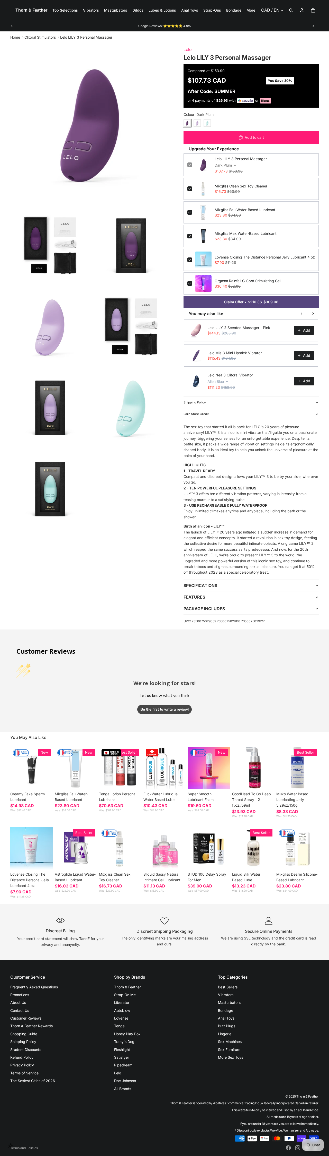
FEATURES (194, 597)
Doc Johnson (125, 1081)
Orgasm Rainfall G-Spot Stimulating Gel (247, 281)
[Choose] (44, 781)
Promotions (19, 995)
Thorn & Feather (127, 987)
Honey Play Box (127, 1034)
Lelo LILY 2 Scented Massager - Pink (238, 327)
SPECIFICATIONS (200, 585)
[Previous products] (301, 313)
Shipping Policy (195, 402)
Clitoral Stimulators (40, 37)
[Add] (89, 781)
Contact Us (19, 1010)
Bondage (225, 1010)
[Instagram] (298, 1148)
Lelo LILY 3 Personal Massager (241, 159)
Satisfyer (121, 1057)
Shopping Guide (23, 1034)
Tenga (119, 1026)
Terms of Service (24, 1073)
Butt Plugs (226, 1026)
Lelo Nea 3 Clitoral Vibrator (230, 375)
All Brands (122, 1088)
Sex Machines (230, 1041)
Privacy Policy (22, 1065)
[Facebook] (288, 1148)
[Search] (291, 10)
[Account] (301, 10)
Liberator (121, 1002)
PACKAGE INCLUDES (204, 608)
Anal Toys (226, 1018)
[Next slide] (313, 26)
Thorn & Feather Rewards (31, 1026)
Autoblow (122, 1010)
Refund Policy (21, 1057)
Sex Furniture (229, 1049)
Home (15, 37)
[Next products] (313, 313)
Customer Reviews (25, 1018)
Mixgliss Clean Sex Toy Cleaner (241, 186)
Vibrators (225, 995)
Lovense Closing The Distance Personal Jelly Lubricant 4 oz (265, 257)
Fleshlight (122, 1049)
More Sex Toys (230, 1057)
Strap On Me (125, 995)
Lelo (188, 49)
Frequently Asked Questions (34, 987)
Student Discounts (25, 1049)
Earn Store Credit (196, 414)
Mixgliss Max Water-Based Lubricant (246, 233)
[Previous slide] (12, 26)
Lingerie (224, 1034)
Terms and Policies (24, 1148)
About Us (18, 1002)
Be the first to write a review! (165, 709)
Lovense (121, 1018)
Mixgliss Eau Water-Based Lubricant (245, 210)
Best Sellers (227, 987)
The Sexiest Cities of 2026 (32, 1081)
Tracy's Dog (124, 1041)
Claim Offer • (251, 302)
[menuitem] (251, 10)
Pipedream (123, 1065)
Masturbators (229, 1002)
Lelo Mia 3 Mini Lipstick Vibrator (234, 353)
